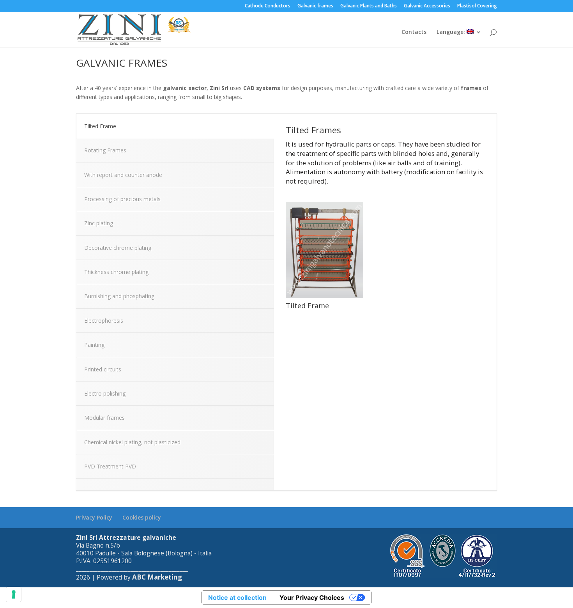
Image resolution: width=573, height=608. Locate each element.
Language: (452, 32)
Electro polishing (105, 393)
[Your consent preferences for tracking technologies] (13, 594)
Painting (94, 344)
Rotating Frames (105, 150)
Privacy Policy (94, 517)
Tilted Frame (100, 126)
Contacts (413, 32)
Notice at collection (237, 597)
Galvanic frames (315, 6)
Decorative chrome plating (117, 247)
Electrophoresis (103, 320)
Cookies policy (141, 517)
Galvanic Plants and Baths (368, 6)
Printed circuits (102, 369)
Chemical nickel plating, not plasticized (132, 442)
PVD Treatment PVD (110, 466)
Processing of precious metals (122, 199)
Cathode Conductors (267, 6)
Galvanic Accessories (427, 6)
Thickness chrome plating (116, 272)
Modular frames (104, 417)
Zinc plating (98, 223)
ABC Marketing (157, 577)
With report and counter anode (123, 175)
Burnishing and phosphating (119, 296)
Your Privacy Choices (311, 597)
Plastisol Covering (477, 6)
